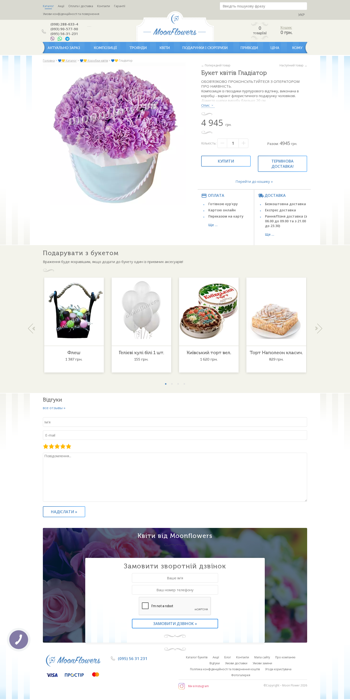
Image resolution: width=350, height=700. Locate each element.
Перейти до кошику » (254, 181)
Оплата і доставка (80, 6)
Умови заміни (262, 663)
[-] (222, 143)
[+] (243, 143)
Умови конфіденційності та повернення (71, 14)
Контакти (103, 6)
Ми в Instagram (198, 686)
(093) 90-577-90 (64, 28)
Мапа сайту (262, 657)
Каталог (48, 6)
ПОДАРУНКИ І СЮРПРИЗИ (205, 48)
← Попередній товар (215, 65)
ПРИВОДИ (249, 48)
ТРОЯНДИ (138, 48)
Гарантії (119, 6)
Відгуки (215, 663)
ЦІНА (274, 48)
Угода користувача (278, 669)
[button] (165, 384)
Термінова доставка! (282, 164)
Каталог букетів (196, 657)
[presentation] (31, 328)
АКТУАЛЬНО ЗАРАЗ (64, 48)
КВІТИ (165, 48)
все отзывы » (54, 407)
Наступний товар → (293, 65)
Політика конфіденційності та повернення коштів (225, 669)
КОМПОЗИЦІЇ (105, 48)
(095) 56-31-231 (64, 33)
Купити (226, 161)
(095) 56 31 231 (132, 658)
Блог (227, 657)
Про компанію (285, 657)
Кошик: (286, 28)
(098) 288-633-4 (64, 24)
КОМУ (297, 48)
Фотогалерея (240, 675)
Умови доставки (236, 663)
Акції (61, 6)
